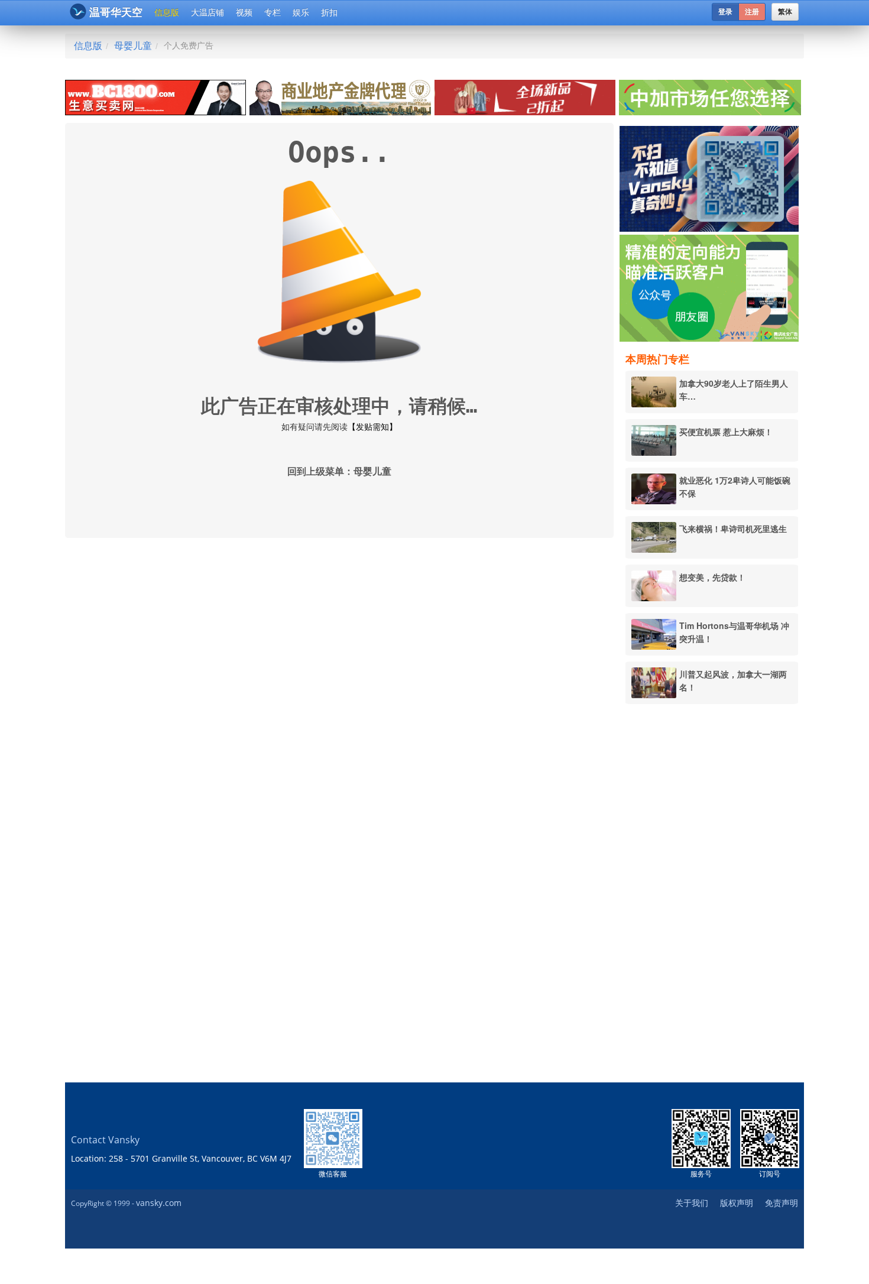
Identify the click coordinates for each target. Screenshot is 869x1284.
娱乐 (301, 12)
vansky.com (158, 1202)
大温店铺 (207, 12)
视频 (244, 12)
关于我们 (691, 1202)
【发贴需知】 (372, 427)
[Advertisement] (711, 893)
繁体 (785, 12)
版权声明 (736, 1202)
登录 (725, 12)
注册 (752, 12)
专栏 (272, 12)
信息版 (166, 12)
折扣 (329, 12)
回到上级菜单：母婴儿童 (339, 471)
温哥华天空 (115, 12)
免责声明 (781, 1202)
